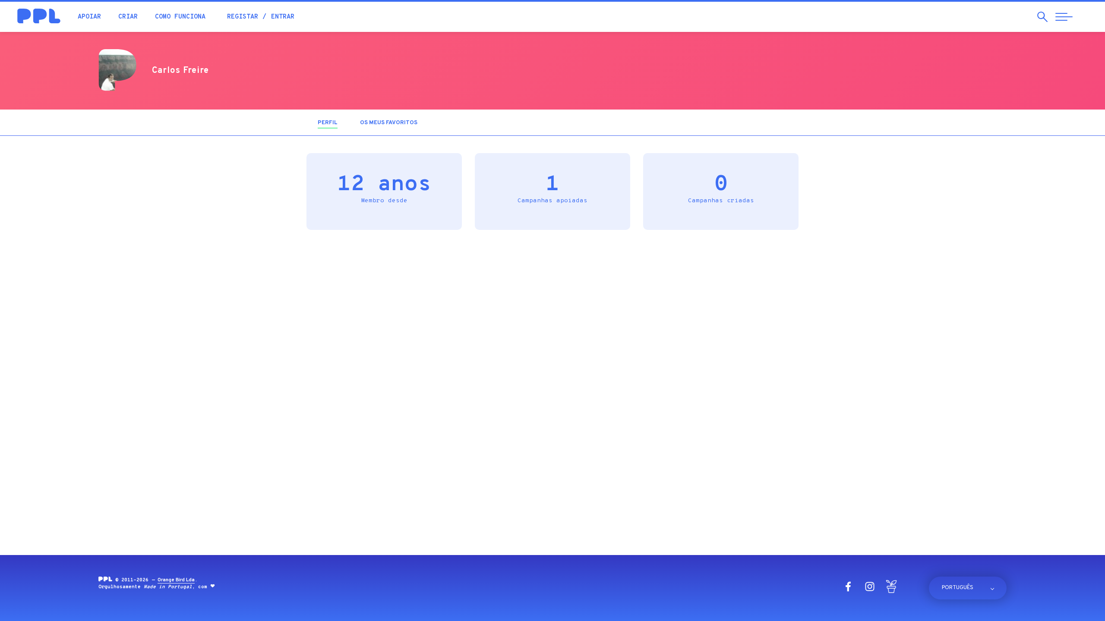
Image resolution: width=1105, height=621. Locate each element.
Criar (128, 17)
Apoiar (89, 17)
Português (957, 587)
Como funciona (180, 17)
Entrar (282, 17)
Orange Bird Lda (176, 580)
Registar (242, 17)
